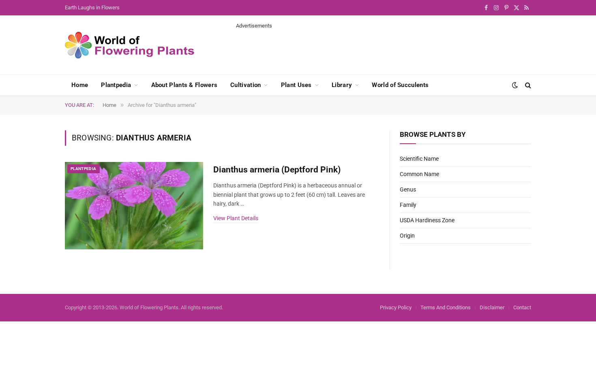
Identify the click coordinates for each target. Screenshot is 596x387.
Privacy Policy (396, 307)
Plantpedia (116, 85)
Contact (522, 307)
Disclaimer (492, 307)
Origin (407, 235)
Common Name (419, 174)
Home (79, 85)
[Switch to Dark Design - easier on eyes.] (515, 85)
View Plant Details (235, 218)
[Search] (527, 85)
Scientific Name (419, 158)
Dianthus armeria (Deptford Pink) (277, 169)
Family (408, 205)
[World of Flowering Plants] (130, 45)
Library (342, 85)
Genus (408, 189)
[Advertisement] (383, 48)
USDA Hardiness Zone (427, 220)
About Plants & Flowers (184, 85)
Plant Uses (296, 85)
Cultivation (245, 85)
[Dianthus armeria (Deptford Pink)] (134, 206)
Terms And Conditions (445, 307)
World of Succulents (400, 85)
